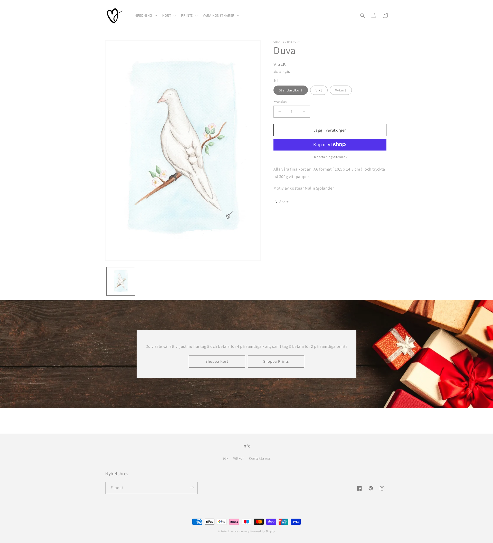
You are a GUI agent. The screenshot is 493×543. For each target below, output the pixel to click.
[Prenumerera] (191, 488)
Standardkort (290, 90)
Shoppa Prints (276, 361)
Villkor (238, 458)
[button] (144, 15)
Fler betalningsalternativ (330, 157)
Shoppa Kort (216, 361)
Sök (225, 458)
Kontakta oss (260, 458)
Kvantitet (280, 101)
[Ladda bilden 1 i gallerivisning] (121, 281)
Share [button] (284, 201)
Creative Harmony (239, 531)
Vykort (340, 90)
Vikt (319, 90)
